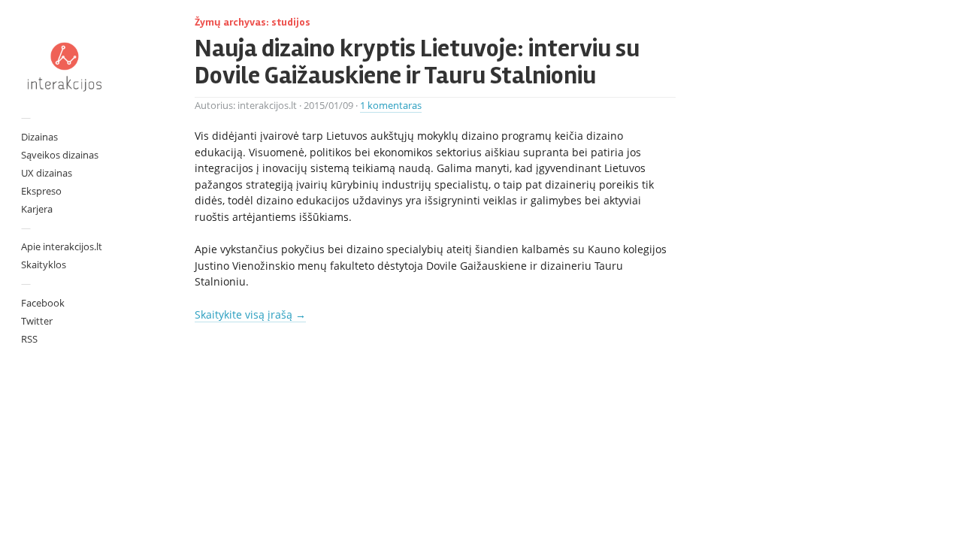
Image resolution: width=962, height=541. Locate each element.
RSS (29, 339)
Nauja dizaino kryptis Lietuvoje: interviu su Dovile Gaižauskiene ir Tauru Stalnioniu (417, 62)
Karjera (37, 209)
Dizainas (39, 137)
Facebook (43, 303)
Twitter (37, 321)
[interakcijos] (64, 67)
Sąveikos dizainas (59, 155)
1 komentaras (391, 105)
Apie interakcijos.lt (61, 246)
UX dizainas (46, 173)
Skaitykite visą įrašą (250, 314)
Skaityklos (43, 264)
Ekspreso (41, 191)
